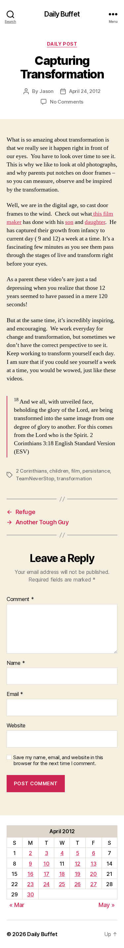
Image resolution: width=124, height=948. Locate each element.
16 (30, 874)
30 (30, 894)
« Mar (16, 904)
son (69, 222)
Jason (46, 91)
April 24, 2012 (85, 91)
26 (77, 884)
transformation (74, 478)
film (75, 471)
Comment (20, 599)
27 (93, 884)
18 (62, 874)
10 (46, 863)
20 (93, 874)
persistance (96, 471)
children (58, 471)
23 (30, 884)
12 (77, 863)
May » (107, 904)
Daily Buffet (62, 14)
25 (62, 884)
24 (46, 884)
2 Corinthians (31, 471)
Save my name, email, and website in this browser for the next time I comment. (58, 760)
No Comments (66, 102)
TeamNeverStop (35, 478)
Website (16, 726)
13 (93, 863)
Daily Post (62, 44)
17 (46, 874)
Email (15, 694)
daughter (95, 222)
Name (16, 663)
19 (77, 874)
